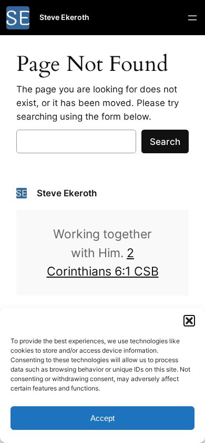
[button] (189, 320)
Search (165, 141)
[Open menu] (192, 18)
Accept (102, 418)
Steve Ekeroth (64, 17)
